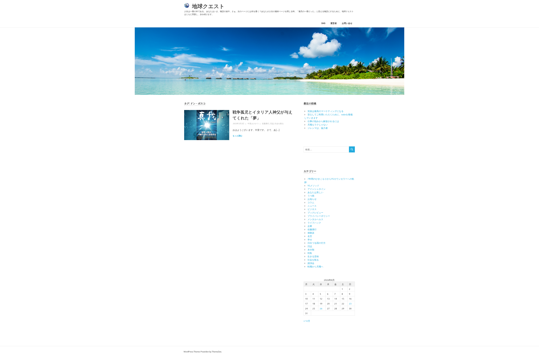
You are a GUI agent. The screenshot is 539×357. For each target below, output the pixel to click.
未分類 (311, 249)
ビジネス (312, 209)
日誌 (272, 123)
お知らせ (312, 199)
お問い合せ (347, 23)
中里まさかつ (253, 123)
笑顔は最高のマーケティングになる (325, 111)
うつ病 (311, 195)
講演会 (311, 263)
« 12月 (307, 320)
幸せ (310, 239)
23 (350, 303)
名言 (310, 236)
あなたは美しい (315, 192)
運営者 (333, 23)
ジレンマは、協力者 (318, 127)
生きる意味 (313, 256)
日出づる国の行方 (317, 242)
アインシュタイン (317, 188)
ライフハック (314, 222)
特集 (310, 252)
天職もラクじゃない (318, 124)
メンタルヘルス (315, 219)
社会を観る (279, 123)
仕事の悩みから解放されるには (323, 121)
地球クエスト (208, 6)
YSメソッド (313, 185)
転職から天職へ (315, 266)
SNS (323, 23)
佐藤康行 (265, 123)
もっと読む (237, 136)
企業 (310, 226)
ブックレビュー (315, 212)
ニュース (312, 205)
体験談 (311, 232)
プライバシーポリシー (319, 215)
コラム (311, 202)
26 (321, 308)
